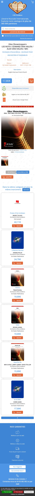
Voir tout (26, 190)
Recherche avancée (26, 38)
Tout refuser (18, 492)
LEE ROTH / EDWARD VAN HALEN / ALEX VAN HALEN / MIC (17, 47)
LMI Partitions (17, 15)
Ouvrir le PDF (23, 172)
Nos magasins (17, 467)
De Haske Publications (9, 65)
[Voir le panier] (32, 2)
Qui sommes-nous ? (17, 471)
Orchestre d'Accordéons (11, 52)
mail (17, 484)
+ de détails (11, 172)
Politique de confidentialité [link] (17, 494)
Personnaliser (29, 492)
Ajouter (31, 80)
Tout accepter (8, 492)
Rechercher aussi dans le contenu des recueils (19, 36)
